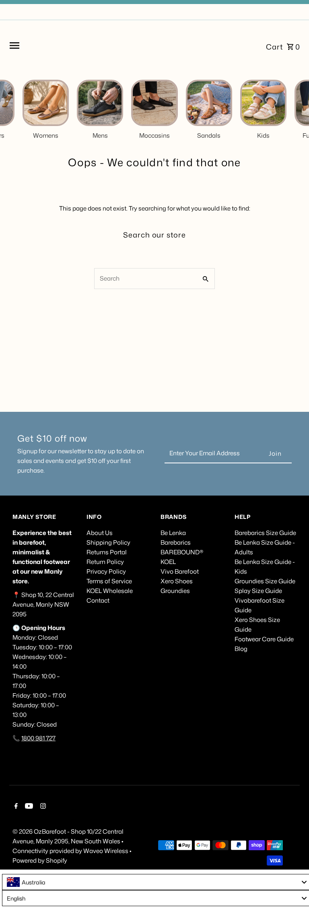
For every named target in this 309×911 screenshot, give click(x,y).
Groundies (175, 591)
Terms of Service (109, 581)
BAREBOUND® (182, 552)
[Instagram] (42, 807)
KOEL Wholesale (110, 591)
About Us (100, 533)
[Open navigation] (67, 45)
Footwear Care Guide (264, 639)
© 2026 (23, 831)
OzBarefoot (50, 831)
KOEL (168, 562)
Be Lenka (173, 533)
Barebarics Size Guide (265, 533)
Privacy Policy (106, 571)
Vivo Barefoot (180, 571)
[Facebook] (15, 807)
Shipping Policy (108, 542)
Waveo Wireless (106, 851)
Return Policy (105, 562)
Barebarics (176, 542)
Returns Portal (107, 552)
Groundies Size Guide (265, 581)
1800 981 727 (38, 738)
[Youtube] (28, 807)
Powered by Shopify (39, 860)
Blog (241, 649)
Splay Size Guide (258, 591)
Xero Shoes (177, 581)
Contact (98, 600)
